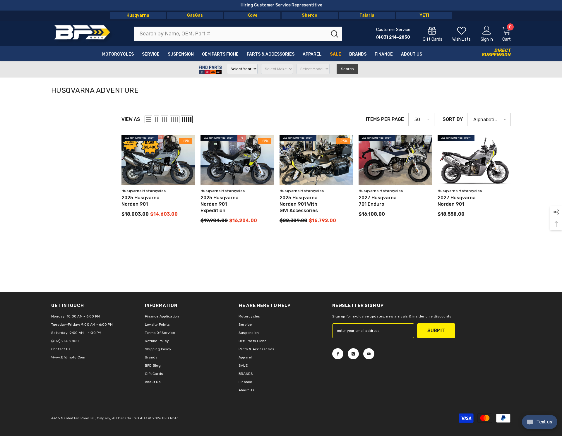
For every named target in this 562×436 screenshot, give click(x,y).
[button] (148, 119)
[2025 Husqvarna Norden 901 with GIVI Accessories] (316, 160)
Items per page (385, 119)
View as (130, 119)
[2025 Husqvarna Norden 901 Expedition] (237, 160)
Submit (436, 330)
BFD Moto (170, 418)
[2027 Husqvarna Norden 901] (474, 160)
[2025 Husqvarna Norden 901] (158, 160)
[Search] (238, 34)
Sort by (453, 119)
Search (347, 69)
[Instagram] (353, 353)
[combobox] (230, 34)
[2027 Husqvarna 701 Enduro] (395, 160)
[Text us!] (539, 422)
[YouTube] (368, 353)
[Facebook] (337, 353)
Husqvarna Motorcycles (143, 191)
